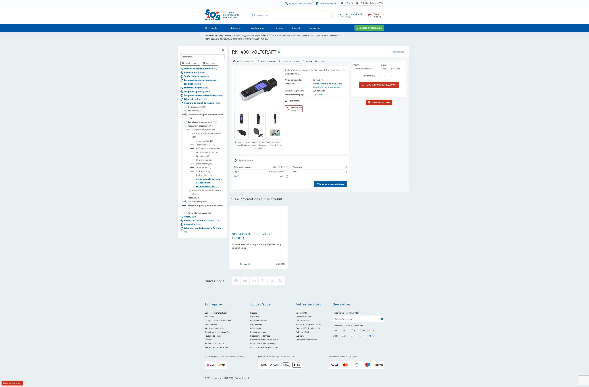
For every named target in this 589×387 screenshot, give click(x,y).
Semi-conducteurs (196, 76)
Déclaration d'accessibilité (306, 339)
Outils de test (197, 201)
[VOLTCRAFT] (398, 52)
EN (363, 330)
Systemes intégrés (196, 87)
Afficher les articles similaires (330, 184)
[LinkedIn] (254, 280)
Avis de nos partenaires (214, 328)
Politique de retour (258, 332)
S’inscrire (348, 17)
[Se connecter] (341, 16)
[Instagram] (272, 280)
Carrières (208, 339)
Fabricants (254, 316)
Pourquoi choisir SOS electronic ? (219, 320)
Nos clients (209, 316)
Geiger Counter (276, 171)
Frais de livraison (257, 324)
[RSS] (280, 280)
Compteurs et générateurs (202, 121)
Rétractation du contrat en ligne (263, 343)
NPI (249, 264)
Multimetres (196, 110)
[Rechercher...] (253, 15)
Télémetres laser (205, 144)
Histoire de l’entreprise (214, 343)
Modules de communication (200, 68)
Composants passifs (197, 91)
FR (372, 335)
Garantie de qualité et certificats (218, 332)
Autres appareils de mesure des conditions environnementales (232, 38)
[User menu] (361, 14)
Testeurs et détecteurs (281, 35)
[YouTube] (245, 280)
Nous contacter (211, 324)
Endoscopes (204, 175)
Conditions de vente (258, 320)
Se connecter (352, 13)
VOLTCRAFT (318, 94)
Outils (190, 216)
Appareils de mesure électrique (206, 192)
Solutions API (301, 313)
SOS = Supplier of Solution (216, 313)
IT (354, 335)
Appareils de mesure (199, 212)
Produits (237, 35)
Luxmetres (203, 155)
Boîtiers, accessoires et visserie (202, 220)
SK (336, 330)
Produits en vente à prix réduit (308, 324)
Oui (282, 176)
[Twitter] (263, 280)
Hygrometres (204, 159)
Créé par (238, 378)
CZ (345, 330)
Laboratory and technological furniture (202, 230)
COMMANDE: (369, 75)
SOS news (300, 336)
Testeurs (193, 197)
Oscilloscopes (196, 106)
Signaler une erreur (12, 382)
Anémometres (204, 140)
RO (336, 335)
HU (354, 330)
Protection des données (260, 336)
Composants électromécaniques (203, 95)
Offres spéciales (302, 320)
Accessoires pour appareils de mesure (205, 207)
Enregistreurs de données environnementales (208, 150)
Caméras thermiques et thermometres (205, 116)
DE (373, 330)
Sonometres (203, 167)
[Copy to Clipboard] (279, 52)
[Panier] (369, 15)
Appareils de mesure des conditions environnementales (316, 35)
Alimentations (194, 72)
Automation (192, 224)
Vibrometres (203, 171)
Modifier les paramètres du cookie (264, 347)
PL (345, 335)
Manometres (204, 163)
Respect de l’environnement (216, 347)
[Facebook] (236, 280)
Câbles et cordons (195, 98)
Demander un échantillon (369, 27)
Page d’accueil (225, 35)
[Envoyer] (381, 318)
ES (363, 335)
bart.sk (246, 378)
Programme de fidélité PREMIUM (264, 339)
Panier (377, 14)
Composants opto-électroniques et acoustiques (200, 81)
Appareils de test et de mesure (256, 35)
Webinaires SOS (302, 332)
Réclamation (255, 328)
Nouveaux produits (304, 316)
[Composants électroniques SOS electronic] (222, 14)
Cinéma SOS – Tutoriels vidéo (308, 328)
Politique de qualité (213, 336)
